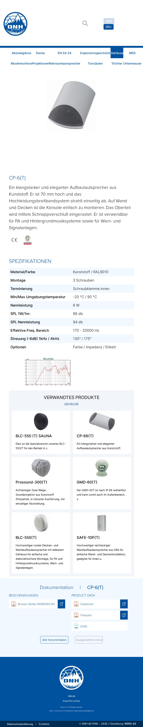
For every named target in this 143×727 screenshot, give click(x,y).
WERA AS (130, 724)
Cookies (44, 724)
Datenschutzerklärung (20, 724)
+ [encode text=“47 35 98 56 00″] (63, 711)
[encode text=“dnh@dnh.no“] (85, 711)
